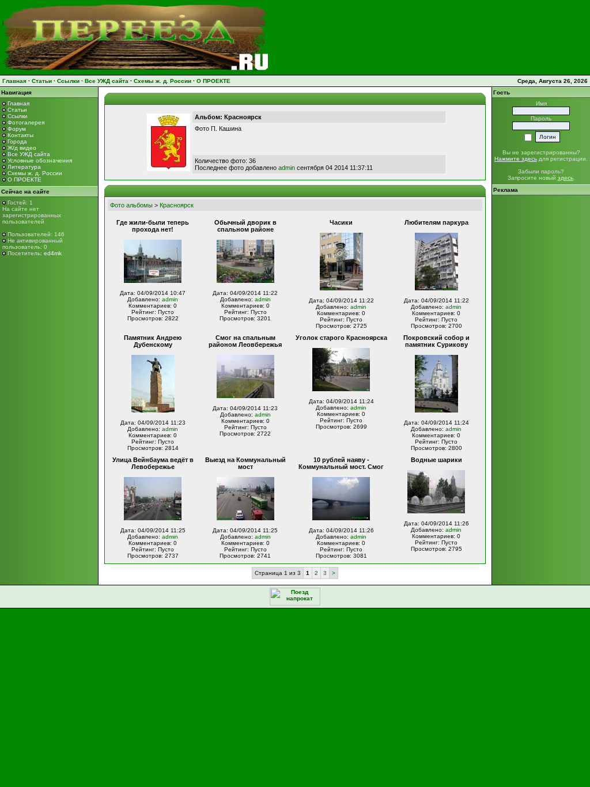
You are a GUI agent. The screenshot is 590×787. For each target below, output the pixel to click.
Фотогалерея (25, 122)
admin (286, 167)
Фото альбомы (131, 205)
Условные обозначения (39, 160)
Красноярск (177, 205)
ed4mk (53, 253)
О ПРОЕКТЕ (213, 81)
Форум (16, 129)
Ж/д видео (21, 148)
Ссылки (68, 81)
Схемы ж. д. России (162, 81)
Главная (14, 81)
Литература (24, 167)
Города (17, 141)
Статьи (42, 81)
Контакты (20, 135)
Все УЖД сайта (106, 81)
